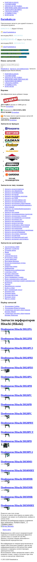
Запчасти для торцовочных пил (15, 201)
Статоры (8, 254)
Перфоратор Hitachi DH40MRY (17, 470)
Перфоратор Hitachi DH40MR (17, 479)
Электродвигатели (11, 256)
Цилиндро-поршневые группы (15, 263)
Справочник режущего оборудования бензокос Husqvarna (17, 314)
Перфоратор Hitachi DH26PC (16, 395)
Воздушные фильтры (12, 261)
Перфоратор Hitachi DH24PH (16, 386)
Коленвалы (8, 282)
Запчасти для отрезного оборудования (17, 203)
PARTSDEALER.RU (12, 2)
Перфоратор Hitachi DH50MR (17, 497)
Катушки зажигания (11, 273)
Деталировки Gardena (12, 306)
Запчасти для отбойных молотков (16, 196)
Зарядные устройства (12, 248)
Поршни (7, 264)
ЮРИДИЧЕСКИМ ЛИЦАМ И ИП (16, 8)
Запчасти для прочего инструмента (16, 239)
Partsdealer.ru (8, 19)
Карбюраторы (9, 268)
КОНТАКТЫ (9, 15)
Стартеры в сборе (11, 272)
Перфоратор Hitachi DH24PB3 (17, 357)
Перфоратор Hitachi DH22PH (16, 338)
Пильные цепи (10, 291)
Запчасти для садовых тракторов (16, 234)
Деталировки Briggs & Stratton (15, 308)
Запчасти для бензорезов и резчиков (17, 226)
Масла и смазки (10, 298)
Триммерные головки (12, 275)
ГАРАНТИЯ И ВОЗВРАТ (13, 9)
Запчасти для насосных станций (15, 216)
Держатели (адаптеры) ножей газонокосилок (20, 281)
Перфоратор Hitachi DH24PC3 (17, 348)
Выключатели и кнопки (13, 286)
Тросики (7, 284)
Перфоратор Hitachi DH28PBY (17, 423)
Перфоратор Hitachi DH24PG (16, 376)
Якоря (7, 252)
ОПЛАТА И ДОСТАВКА (13, 6)
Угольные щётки (10, 250)
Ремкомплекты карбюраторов (15, 270)
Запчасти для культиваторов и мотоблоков (19, 230)
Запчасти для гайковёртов (13, 191)
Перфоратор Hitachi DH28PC (16, 413)
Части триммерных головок (14, 277)
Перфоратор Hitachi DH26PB (16, 404)
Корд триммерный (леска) (13, 290)
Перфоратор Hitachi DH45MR (17, 487)
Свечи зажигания (10, 259)
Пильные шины (10, 293)
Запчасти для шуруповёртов (14, 189)
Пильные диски (10, 297)
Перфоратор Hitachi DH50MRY (17, 505)
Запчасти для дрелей (12, 194)
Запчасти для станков (12, 212)
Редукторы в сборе (11, 257)
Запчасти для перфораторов (19, 69)
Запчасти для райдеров (12, 235)
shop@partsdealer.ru (9, 32)
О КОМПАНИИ (10, 4)
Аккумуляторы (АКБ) (12, 247)
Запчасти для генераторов (13, 228)
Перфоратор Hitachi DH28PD (16, 441)
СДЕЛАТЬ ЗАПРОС (12, 11)
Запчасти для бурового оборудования (17, 225)
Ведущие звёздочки (11, 295)
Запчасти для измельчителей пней (16, 237)
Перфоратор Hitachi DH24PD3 (17, 367)
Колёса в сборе (10, 288)
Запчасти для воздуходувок (14, 223)
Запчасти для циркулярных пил (15, 200)
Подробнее (9, 106)
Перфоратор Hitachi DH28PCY (17, 432)
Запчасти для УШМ (11, 198)
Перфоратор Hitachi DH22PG (16, 329)
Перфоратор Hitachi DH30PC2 (17, 452)
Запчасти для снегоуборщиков (15, 232)
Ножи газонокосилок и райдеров (16, 279)
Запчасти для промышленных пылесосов (18, 214)
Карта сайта (7, 530)
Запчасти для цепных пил (13, 219)
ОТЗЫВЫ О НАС (11, 13)
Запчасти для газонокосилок (14, 221)
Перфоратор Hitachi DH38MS (16, 461)
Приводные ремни (11, 266)
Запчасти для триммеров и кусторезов (17, 218)
